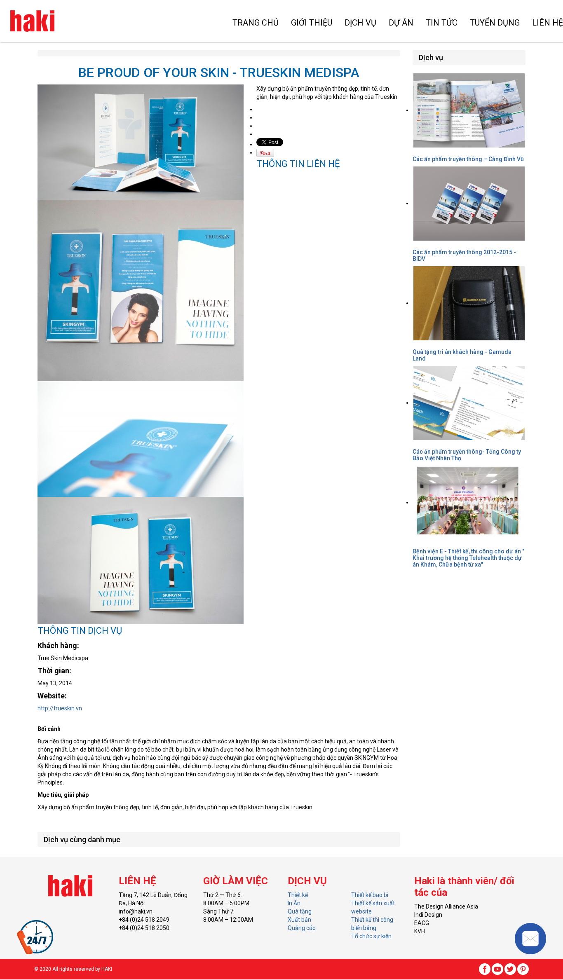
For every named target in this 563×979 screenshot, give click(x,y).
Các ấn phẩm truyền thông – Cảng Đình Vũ (468, 159)
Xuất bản (299, 919)
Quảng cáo (302, 928)
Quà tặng (300, 911)
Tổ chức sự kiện (371, 936)
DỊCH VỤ (360, 23)
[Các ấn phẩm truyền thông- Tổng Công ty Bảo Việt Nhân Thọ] (469, 402)
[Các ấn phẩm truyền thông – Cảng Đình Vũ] (469, 110)
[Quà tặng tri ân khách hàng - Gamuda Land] (469, 303)
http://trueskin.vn (60, 708)
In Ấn (294, 903)
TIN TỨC (441, 23)
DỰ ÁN (401, 23)
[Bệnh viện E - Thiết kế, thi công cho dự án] (469, 502)
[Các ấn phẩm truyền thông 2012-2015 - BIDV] (469, 203)
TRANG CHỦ (255, 23)
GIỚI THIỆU (311, 23)
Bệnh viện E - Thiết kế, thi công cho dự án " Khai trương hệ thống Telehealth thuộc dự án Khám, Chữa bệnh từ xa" (468, 558)
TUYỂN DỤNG (495, 23)
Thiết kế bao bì (369, 895)
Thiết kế (298, 895)
